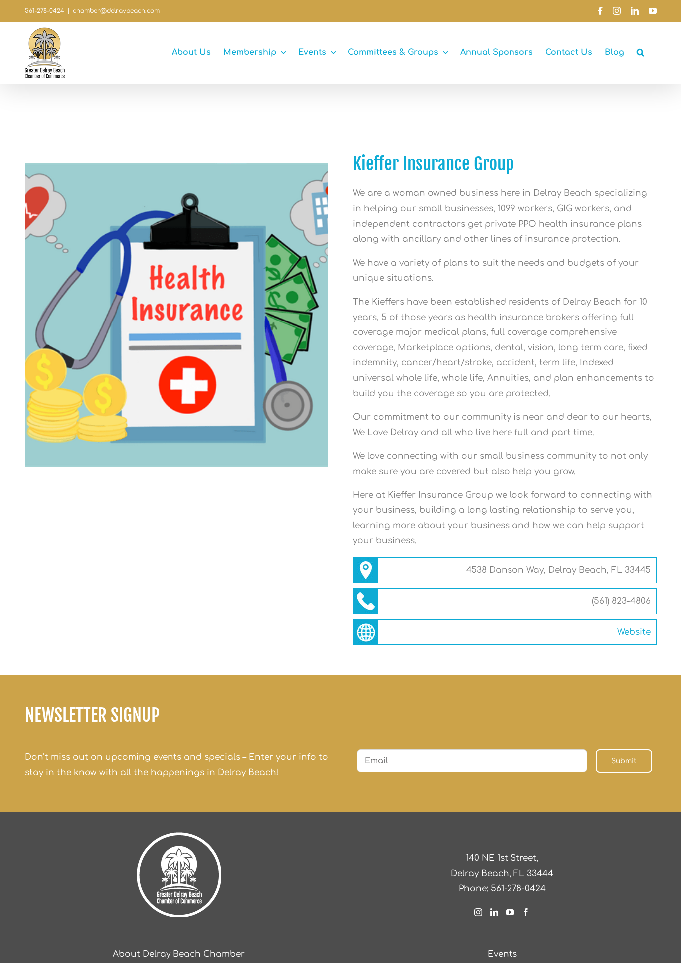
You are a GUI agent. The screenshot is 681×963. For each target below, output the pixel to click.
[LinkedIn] (494, 912)
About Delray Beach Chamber (179, 954)
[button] (640, 52)
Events (502, 954)
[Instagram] (478, 912)
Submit (624, 761)
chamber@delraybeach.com (116, 10)
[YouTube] (510, 912)
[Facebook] (526, 912)
